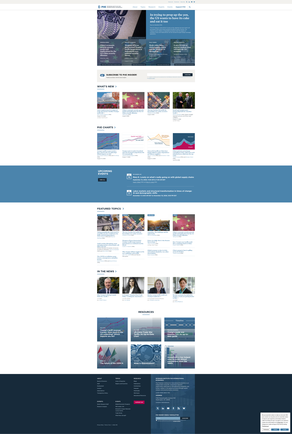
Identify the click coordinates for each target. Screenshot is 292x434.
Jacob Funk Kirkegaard (128, 155)
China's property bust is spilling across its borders (182, 251)
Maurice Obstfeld (114, 249)
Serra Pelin (106, 251)
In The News (106, 271)
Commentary (137, 386)
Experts (100, 401)
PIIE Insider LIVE (119, 406)
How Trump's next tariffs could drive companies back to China (182, 242)
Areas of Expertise (120, 381)
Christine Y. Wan (165, 155)
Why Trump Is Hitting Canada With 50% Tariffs (106, 295)
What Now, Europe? (120, 415)
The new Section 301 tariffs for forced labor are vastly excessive (157, 110)
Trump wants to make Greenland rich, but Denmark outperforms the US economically (133, 152)
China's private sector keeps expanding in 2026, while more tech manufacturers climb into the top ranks (184, 153)
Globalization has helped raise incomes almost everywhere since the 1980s (178, 360)
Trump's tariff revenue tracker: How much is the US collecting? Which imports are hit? (107, 152)
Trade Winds (118, 413)
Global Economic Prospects (122, 404)
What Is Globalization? (144, 363)
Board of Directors (102, 381)
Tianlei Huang (176, 157)
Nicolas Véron (189, 157)
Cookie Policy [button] (280, 422)
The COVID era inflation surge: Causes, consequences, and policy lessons (107, 258)
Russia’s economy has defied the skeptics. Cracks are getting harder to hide (183, 296)
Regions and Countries (121, 383)
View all (102, 179)
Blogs (135, 381)
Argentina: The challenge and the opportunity (158, 232)
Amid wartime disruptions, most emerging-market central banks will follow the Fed (108, 245)
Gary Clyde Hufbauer (102, 114)
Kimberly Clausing (154, 300)
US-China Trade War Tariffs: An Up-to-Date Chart (144, 334)
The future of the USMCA (111, 363)
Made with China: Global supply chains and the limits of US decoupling (157, 48)
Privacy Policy (100, 424)
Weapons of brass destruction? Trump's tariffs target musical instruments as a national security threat (134, 50)
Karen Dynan (100, 261)
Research (137, 378)
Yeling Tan (103, 58)
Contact (99, 388)
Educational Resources (140, 395)
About (99, 378)
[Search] (189, 7)
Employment (100, 386)
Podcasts (136, 388)
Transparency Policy (102, 393)
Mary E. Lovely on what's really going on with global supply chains (163, 177)
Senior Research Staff (103, 404)
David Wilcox (113, 261)
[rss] (179, 408)
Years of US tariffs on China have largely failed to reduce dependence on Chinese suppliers (158, 152)
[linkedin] (163, 408)
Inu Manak (127, 300)
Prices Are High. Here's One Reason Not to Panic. (159, 241)
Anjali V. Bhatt (137, 182)
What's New (106, 86)
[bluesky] (184, 408)
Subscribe (182, 2)
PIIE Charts (105, 127)
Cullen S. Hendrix (129, 58)
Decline (275, 429)
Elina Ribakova (179, 301)
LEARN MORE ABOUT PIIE (163, 392)
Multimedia (137, 390)
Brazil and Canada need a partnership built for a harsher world (182, 111)
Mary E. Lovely (153, 54)
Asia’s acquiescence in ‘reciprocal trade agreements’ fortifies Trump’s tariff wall (108, 111)
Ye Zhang (116, 155)
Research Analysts (102, 406)
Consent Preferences (162, 402)
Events (170, 7)
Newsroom (170, 2)
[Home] (110, 7)
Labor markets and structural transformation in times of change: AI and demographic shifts (162, 192)
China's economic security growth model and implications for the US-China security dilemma (108, 50)
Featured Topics (109, 208)
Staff (98, 383)
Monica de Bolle (177, 114)
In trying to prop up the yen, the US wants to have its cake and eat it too (169, 18)
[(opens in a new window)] (186, 2)
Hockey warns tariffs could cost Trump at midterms (157, 295)
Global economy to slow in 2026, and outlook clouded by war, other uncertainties (158, 251)
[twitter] (158, 408)
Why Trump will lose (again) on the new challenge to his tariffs (133, 252)
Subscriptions (100, 390)
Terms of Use (108, 424)
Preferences (266, 429)
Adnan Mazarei (101, 236)
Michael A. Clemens (179, 54)
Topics (117, 378)
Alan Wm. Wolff (126, 254)
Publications (137, 383)
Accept (284, 429)
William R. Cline (152, 113)
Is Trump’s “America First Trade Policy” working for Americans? (132, 295)
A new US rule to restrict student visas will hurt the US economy (182, 48)
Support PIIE (180, 7)
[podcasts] (173, 408)
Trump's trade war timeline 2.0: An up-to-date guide (178, 334)
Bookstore (176, 2)
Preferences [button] (265, 426)
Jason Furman (151, 243)
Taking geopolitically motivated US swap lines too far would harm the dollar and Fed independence (108, 233)
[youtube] (168, 408)
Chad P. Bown (176, 245)
